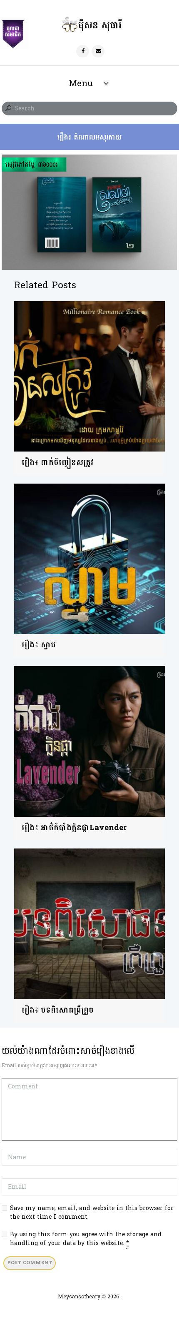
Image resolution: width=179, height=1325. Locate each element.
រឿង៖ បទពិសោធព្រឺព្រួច (58, 1010)
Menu (81, 83)
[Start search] (7, 108)
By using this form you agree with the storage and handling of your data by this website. (86, 1239)
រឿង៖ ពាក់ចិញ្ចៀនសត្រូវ (57, 462)
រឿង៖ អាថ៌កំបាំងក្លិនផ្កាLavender (74, 828)
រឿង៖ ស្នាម (39, 645)
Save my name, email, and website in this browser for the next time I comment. (92, 1212)
